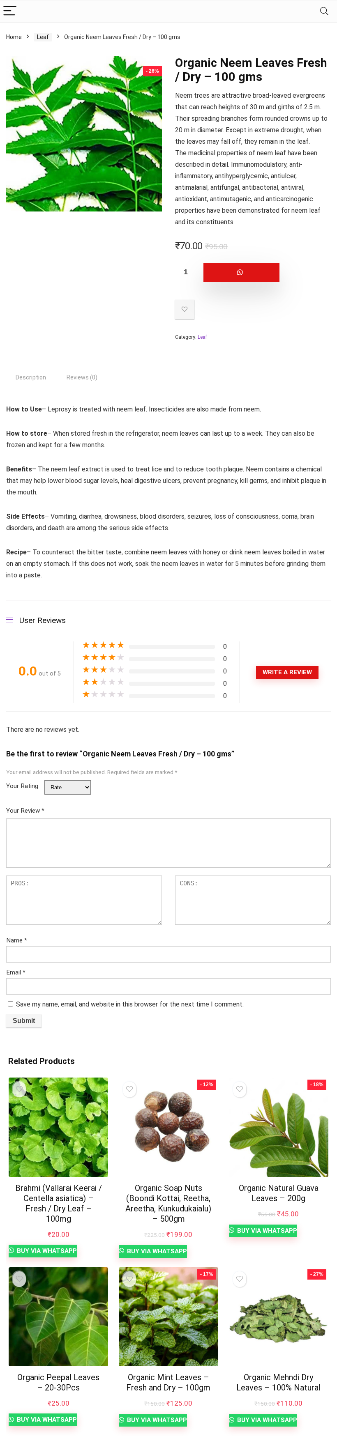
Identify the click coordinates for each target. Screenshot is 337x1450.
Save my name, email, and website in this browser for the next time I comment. (130, 1004)
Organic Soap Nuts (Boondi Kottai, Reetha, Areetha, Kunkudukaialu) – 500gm (168, 1203)
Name (16, 940)
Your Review (25, 810)
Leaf (43, 37)
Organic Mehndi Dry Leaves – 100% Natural (278, 1382)
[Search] (324, 11)
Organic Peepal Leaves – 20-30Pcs (58, 1382)
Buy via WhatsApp (46, 1251)
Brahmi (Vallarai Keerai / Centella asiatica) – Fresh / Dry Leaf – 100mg (58, 1203)
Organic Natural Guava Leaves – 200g (279, 1193)
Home (14, 37)
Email (15, 972)
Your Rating (22, 786)
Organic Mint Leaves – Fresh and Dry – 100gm (168, 1382)
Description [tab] (31, 377)
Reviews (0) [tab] (82, 377)
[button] (253, 272)
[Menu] (10, 11)
